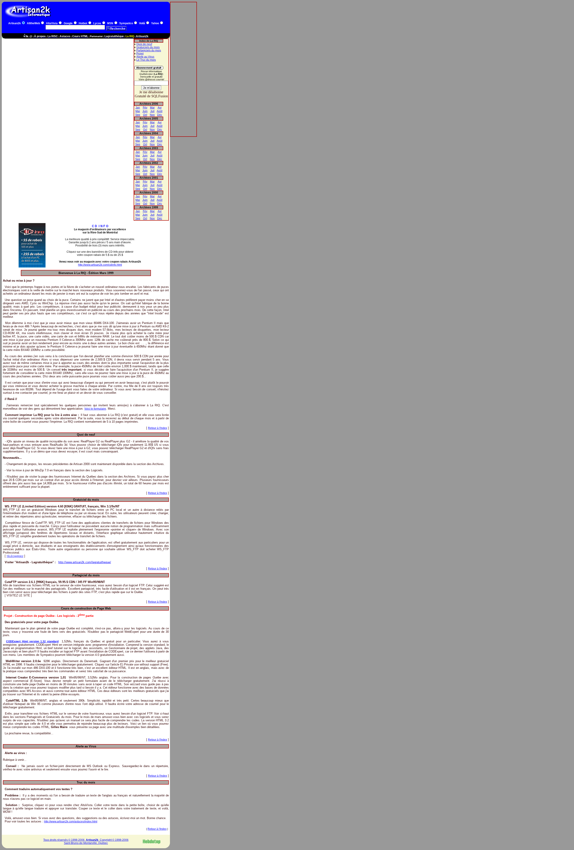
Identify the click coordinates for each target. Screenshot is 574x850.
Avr (160, 107)
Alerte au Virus (145, 56)
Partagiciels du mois (148, 50)
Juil (152, 111)
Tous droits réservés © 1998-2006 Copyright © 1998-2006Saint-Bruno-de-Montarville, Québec (85, 841)
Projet (140, 53)
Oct (145, 114)
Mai (137, 111)
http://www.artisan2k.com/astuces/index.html (70, 821)
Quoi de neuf (144, 44)
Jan (137, 107)
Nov (152, 114)
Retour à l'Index (157, 428)
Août (159, 111)
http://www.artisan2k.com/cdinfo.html (100, 264)
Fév (145, 107)
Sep (137, 114)
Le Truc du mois (146, 59)
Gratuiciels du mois (148, 47)
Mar (152, 107)
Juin (145, 111)
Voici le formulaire (95, 408)
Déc (159, 114)
